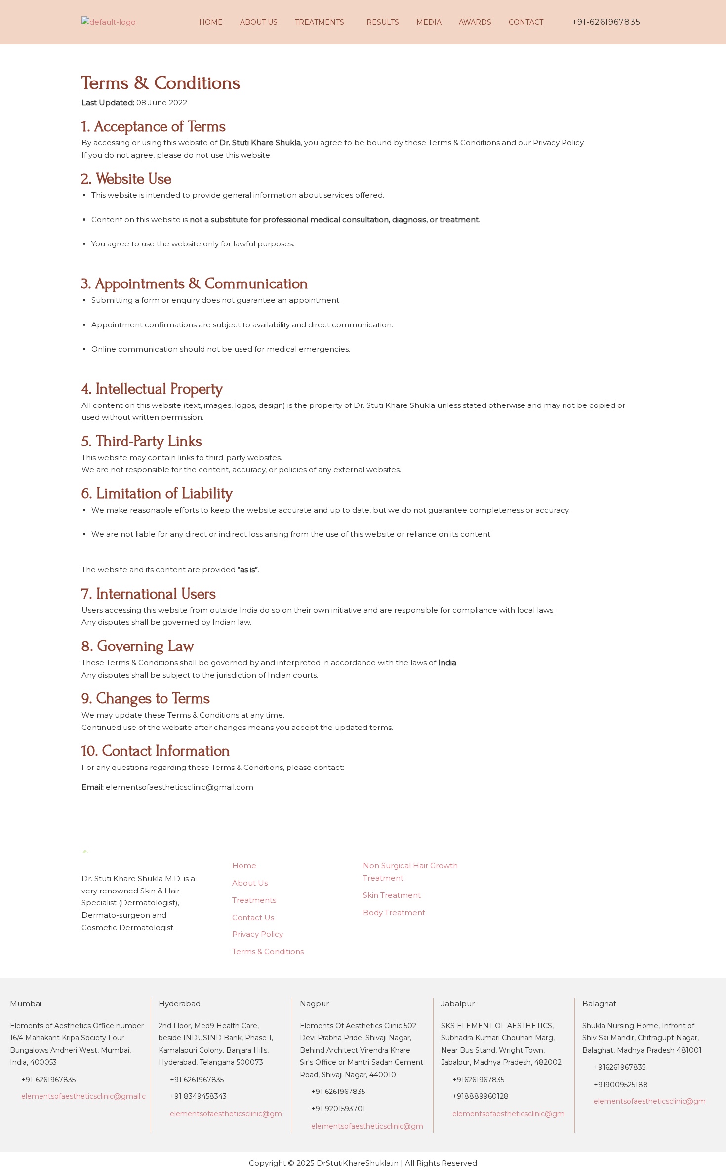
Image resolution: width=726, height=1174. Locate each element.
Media (429, 22)
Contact (526, 22)
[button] (322, 22)
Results (382, 22)
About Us (259, 22)
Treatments (319, 22)
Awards (475, 22)
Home (211, 22)
